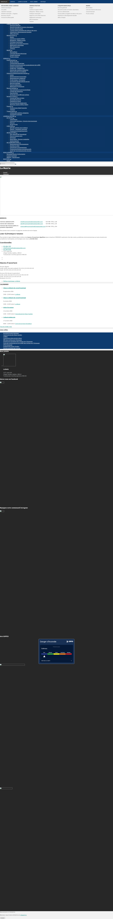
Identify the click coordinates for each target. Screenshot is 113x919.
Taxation (32, 21)
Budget (31, 7)
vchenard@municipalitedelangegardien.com (32, 226)
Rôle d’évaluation (34, 19)
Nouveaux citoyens (6, 15)
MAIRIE (88, 5)
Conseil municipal (90, 11)
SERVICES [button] (12, 1)
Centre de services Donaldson (23, 323)
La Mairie (17, 281)
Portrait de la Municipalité (7, 17)
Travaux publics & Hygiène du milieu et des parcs (70, 13)
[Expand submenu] (18, 24)
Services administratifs (63, 11)
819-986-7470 (7, 246)
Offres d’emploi (61, 17)
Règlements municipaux (35, 17)
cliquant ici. (23, 915)
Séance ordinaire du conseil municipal (14, 288)
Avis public (4, 9)
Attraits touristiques (6, 7)
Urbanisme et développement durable (67, 15)
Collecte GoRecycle (9, 317)
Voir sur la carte (45, 660)
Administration (35, 5)
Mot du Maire (89, 7)
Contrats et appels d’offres (36, 9)
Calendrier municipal (6, 11)
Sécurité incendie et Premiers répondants (68, 9)
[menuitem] (12, 24)
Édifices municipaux (8, 281)
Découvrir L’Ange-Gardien (9, 5)
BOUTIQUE (43, 1)
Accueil (5, 172)
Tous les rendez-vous (6, 326)
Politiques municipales (35, 13)
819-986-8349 (7, 249)
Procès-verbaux (90, 13)
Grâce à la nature (8, 307)
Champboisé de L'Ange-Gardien (24, 314)
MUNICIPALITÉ (4, 1)
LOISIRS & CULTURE (22, 1)
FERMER (2, 918)
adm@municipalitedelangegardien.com (31, 223)
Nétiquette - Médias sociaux (36, 11)
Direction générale (62, 7)
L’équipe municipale (64, 5)
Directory (6, 174)
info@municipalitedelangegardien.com (31, 221)
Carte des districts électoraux (93, 9)
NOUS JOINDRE (34, 1)
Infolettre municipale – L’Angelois (9, 13)
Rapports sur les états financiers (38, 15)
